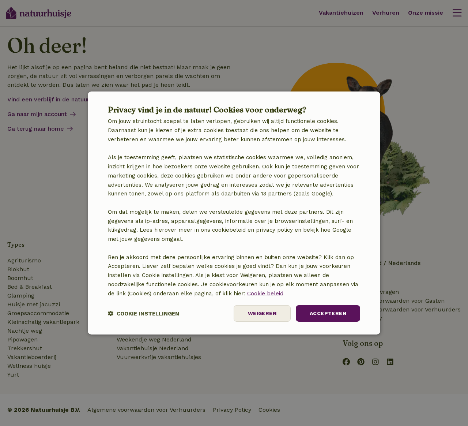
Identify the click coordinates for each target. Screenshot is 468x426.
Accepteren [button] (328, 313)
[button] (143, 313)
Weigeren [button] (262, 313)
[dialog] (234, 213)
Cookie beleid (265, 293)
